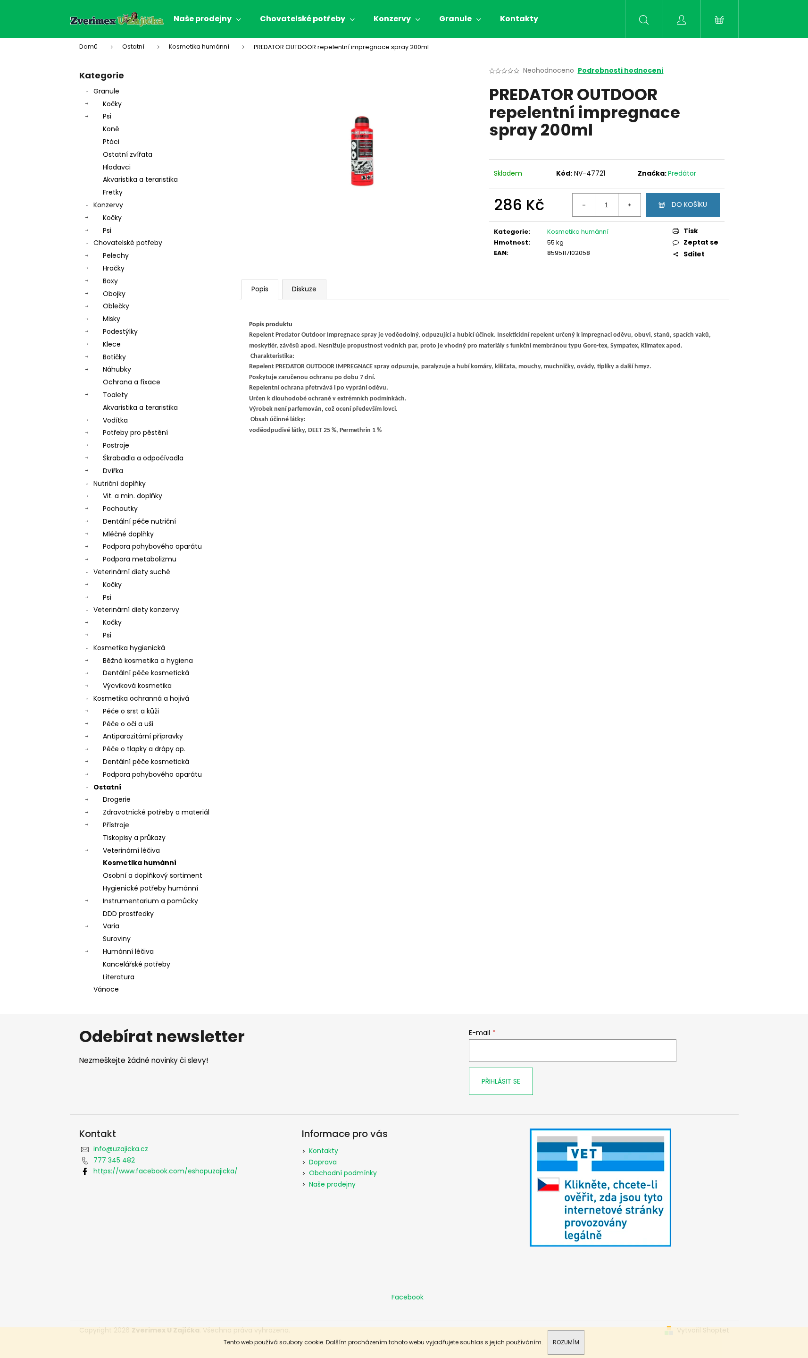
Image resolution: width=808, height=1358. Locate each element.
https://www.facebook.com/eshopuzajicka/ (165, 1171)
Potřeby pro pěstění (135, 432)
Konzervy (108, 205)
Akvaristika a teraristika (140, 179)
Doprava (323, 1162)
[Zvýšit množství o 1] (629, 205)
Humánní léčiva (128, 951)
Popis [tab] (259, 289)
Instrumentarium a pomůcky (150, 901)
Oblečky (116, 306)
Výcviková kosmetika (137, 685)
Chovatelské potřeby (127, 242)
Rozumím (566, 1342)
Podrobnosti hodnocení (621, 70)
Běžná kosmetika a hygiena (148, 660)
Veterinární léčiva (131, 850)
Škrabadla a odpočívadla (143, 458)
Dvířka (113, 470)
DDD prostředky (128, 913)
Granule (106, 91)
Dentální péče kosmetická (146, 673)
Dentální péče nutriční (139, 521)
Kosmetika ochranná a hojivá (141, 698)
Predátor (682, 173)
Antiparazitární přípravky (143, 736)
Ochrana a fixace (131, 382)
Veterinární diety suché (131, 572)
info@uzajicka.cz (120, 1149)
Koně (111, 129)
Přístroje (116, 825)
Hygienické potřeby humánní (150, 888)
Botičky (114, 357)
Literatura (118, 977)
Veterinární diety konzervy (136, 609)
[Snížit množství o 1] (584, 205)
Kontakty (323, 1150)
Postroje (116, 445)
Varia (111, 926)
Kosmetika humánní (139, 862)
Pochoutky (120, 508)
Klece (112, 344)
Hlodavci (117, 167)
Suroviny (117, 938)
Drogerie (117, 799)
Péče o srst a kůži (131, 711)
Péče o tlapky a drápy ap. (144, 749)
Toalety (115, 394)
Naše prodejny (332, 1184)
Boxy (110, 281)
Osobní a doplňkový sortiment (152, 875)
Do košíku (689, 204)
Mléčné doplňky (128, 534)
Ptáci (111, 141)
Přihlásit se (501, 1081)
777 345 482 (114, 1160)
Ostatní (107, 787)
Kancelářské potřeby (136, 964)
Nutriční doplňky (119, 483)
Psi (107, 116)
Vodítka (115, 420)
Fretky (113, 192)
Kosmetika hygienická (129, 648)
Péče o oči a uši (128, 724)
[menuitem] (207, 19)
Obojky (114, 293)
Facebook (408, 1297)
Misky (111, 318)
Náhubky (117, 369)
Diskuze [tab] (304, 289)
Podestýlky (120, 331)
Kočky (112, 104)
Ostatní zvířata (127, 154)
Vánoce (106, 989)
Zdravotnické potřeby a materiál (156, 812)
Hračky (114, 268)
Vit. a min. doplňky (132, 496)
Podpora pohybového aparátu (152, 546)
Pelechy (116, 255)
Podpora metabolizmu (139, 559)
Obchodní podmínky (343, 1173)
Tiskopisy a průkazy (134, 837)
